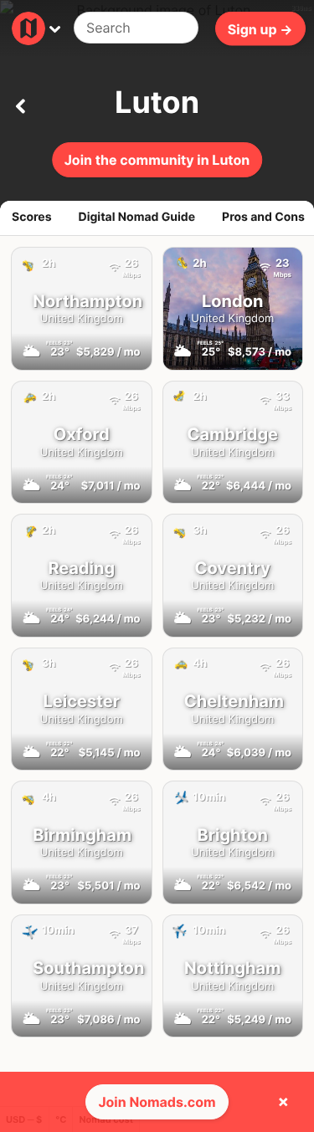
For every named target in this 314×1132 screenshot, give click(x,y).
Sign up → (260, 28)
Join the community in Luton (157, 159)
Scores (32, 217)
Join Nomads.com (156, 1102)
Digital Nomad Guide (137, 217)
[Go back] (20, 103)
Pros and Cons (263, 217)
